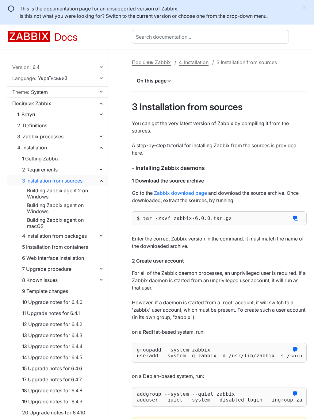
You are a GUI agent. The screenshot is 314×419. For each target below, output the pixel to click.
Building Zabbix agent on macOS (55, 223)
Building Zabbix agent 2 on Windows (57, 193)
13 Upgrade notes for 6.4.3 (52, 335)
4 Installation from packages (54, 236)
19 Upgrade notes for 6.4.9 (52, 401)
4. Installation (32, 147)
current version (153, 16)
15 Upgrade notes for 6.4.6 (52, 368)
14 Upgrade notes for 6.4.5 (52, 357)
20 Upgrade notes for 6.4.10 (53, 412)
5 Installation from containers (55, 247)
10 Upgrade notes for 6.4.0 (52, 302)
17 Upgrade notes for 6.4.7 (52, 379)
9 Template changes (45, 291)
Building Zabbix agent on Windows (55, 208)
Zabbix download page (180, 193)
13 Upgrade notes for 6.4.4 (52, 346)
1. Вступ (26, 114)
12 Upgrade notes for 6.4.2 (52, 324)
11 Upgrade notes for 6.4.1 (51, 313)
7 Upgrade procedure (46, 269)
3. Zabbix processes (40, 136)
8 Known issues (40, 280)
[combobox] (211, 37)
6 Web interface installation (53, 258)
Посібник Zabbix (31, 103)
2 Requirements (40, 170)
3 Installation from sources (52, 181)
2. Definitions (32, 125)
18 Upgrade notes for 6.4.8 (52, 390)
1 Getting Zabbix (40, 159)
